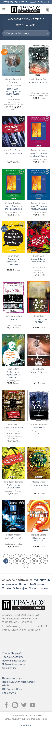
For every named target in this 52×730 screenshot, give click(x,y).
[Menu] (4, 9)
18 (40, 561)
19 (45, 561)
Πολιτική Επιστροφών (14, 660)
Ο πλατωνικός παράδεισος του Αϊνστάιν (13, 374)
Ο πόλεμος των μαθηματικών (13, 486)
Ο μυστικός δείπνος (38, 372)
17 (34, 561)
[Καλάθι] (47, 9)
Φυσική (23, 584)
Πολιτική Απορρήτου (13, 664)
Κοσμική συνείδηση (13, 153)
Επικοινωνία (9, 692)
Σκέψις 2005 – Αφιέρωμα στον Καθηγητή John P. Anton (13, 93)
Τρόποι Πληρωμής (12, 653)
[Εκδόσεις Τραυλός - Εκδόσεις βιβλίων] (25, 9)
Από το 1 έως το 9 (13, 538)
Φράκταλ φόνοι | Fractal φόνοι (38, 260)
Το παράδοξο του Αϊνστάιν (38, 320)
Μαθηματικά (38, 584)
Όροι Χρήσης (9, 668)
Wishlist (6, 685)
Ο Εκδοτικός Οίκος (12, 689)
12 (17, 561)
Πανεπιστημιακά (39, 588)
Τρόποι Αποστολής (13, 656)
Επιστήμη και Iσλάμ (39, 485)
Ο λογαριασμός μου (12, 678)
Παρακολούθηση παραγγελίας (18, 681)
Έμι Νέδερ (13, 319)
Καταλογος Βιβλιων (19, 19)
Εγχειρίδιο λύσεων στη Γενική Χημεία (38, 154)
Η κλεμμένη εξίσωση (13, 428)
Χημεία (6, 588)
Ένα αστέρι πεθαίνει (38, 82)
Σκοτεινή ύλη (39, 428)
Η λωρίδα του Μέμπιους (38, 539)
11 (11, 561)
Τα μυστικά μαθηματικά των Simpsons (13, 261)
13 (23, 561)
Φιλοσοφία (20, 588)
